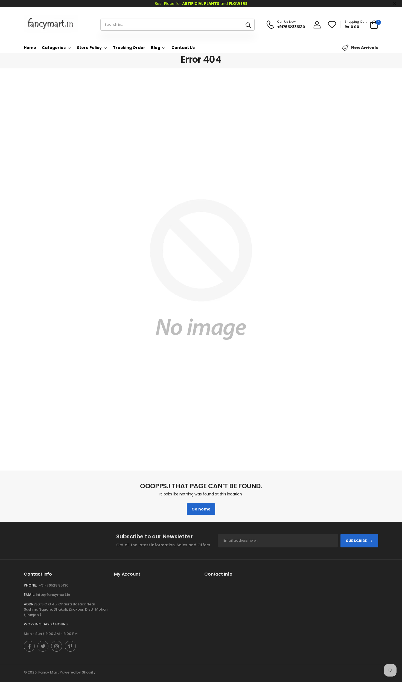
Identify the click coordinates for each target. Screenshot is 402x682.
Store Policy (89, 47)
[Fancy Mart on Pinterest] (70, 646)
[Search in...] (248, 24)
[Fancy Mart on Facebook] (29, 646)
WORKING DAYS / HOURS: (46, 624)
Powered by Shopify (78, 672)
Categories (54, 47)
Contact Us (183, 47)
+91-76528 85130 (54, 585)
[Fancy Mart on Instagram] (56, 646)
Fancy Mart (48, 672)
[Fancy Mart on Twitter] (42, 646)
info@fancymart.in (53, 594)
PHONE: (30, 585)
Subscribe (356, 540)
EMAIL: (29, 594)
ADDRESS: (32, 604)
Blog (155, 47)
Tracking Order (129, 47)
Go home (201, 509)
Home (30, 47)
